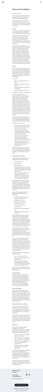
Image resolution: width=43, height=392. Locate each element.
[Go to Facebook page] (26, 374)
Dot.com (16, 200)
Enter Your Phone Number (17, 378)
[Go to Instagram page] (29, 374)
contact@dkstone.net (16, 376)
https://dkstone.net (24, 18)
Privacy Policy (16, 388)
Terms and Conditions (24, 388)
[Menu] (40, 2)
